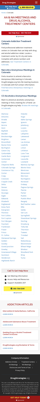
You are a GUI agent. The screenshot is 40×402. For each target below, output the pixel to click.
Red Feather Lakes (28, 204)
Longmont (25, 156)
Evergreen (5, 210)
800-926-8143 (27, 7)
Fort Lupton (6, 218)
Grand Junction (7, 246)
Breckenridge (6, 136)
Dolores (4, 190)
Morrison (24, 176)
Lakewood (25, 136)
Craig (3, 176)
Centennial (5, 159)
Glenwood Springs (8, 238)
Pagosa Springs (27, 187)
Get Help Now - (20, 33)
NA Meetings (26, 365)
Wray (23, 255)
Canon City (5, 150)
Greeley (4, 249)
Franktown (5, 227)
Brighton (5, 139)
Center (4, 162)
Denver (4, 187)
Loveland (24, 162)
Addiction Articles (11, 362)
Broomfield (5, 142)
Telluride (24, 227)
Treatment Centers (28, 362)
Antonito (4, 117)
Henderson (5, 258)
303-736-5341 (19, 288)
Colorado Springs (8, 167)
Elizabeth (5, 201)
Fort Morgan (6, 221)
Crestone (5, 179)
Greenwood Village (8, 252)
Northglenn (25, 179)
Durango (4, 193)
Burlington (5, 148)
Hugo (23, 117)
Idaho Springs (26, 119)
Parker (23, 193)
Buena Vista (6, 145)
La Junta (24, 131)
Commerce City (7, 170)
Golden (4, 241)
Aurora (4, 125)
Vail (22, 238)
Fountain (5, 224)
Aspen (3, 122)
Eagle (3, 196)
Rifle (22, 207)
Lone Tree (25, 153)
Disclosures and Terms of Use (20, 367)
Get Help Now (11, 6)
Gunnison (5, 255)
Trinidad (24, 235)
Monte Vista (26, 167)
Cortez (4, 173)
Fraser (4, 229)
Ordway (24, 184)
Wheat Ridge (26, 246)
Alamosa (4, 114)
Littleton (24, 150)
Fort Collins (6, 215)
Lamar (23, 139)
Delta (3, 184)
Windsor (24, 249)
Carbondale (6, 153)
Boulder (4, 134)
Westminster (26, 244)
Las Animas (25, 142)
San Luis (24, 213)
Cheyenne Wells (7, 165)
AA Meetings (13, 365)
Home (3, 13)
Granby (4, 244)
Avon (3, 128)
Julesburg (24, 125)
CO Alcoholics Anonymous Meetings (19, 96)
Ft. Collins (5, 235)
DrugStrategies (20, 378)
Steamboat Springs (28, 218)
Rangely (24, 201)
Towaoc (24, 232)
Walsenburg (26, 241)
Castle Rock (6, 156)
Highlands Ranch (8, 260)
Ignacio (24, 122)
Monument (25, 173)
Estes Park (5, 207)
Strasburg (25, 224)
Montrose (25, 170)
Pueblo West (26, 198)
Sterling (24, 221)
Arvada (4, 119)
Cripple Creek (6, 182)
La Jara (23, 128)
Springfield (25, 215)
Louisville (24, 159)
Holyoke (24, 114)
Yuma (23, 258)
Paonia (23, 190)
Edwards (4, 198)
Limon (23, 148)
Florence (4, 213)
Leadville (24, 145)
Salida (23, 210)
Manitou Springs (27, 165)
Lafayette (24, 134)
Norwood (24, 182)
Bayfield (4, 131)
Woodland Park (27, 252)
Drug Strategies (9, 2)
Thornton (25, 229)
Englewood (5, 204)
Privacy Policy (20, 370)
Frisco (3, 232)
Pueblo (23, 196)
